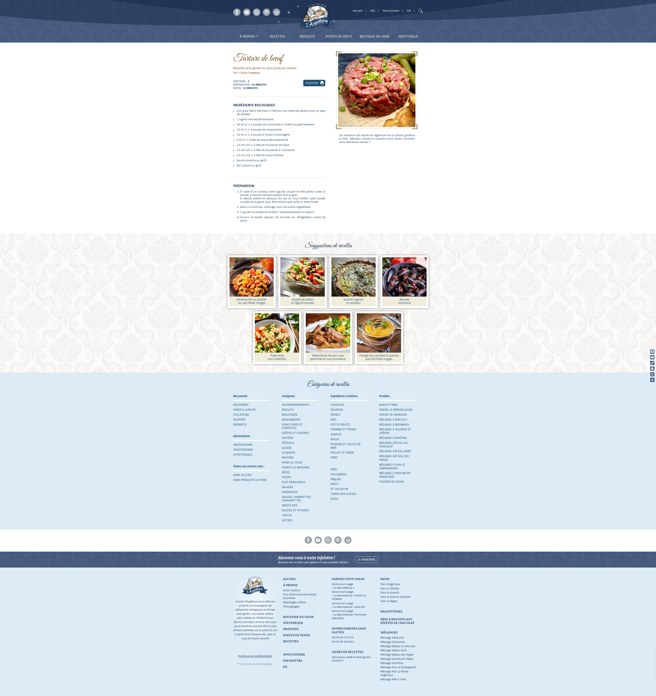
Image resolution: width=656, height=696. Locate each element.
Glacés (287, 448)
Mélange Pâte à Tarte (393, 679)
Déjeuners (241, 405)
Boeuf (335, 439)
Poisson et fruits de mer (346, 446)
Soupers (239, 419)
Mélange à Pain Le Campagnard (392, 466)
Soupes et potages (295, 510)
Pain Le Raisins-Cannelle (395, 596)
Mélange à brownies (394, 424)
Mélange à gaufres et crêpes (395, 431)
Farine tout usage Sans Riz (348, 605)
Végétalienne (242, 445)
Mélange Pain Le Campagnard (398, 667)
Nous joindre (391, 11)
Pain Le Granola (389, 592)
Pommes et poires (343, 429)
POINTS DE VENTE (339, 37)
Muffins (287, 457)
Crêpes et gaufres (295, 433)
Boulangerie (291, 419)
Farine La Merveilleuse (396, 410)
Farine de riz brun (343, 637)
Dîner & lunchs (244, 410)
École (335, 499)
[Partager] (652, 380)
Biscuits (288, 410)
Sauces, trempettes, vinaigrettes (296, 498)
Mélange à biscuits (393, 419)
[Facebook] (652, 351)
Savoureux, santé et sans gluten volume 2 (351, 659)
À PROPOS (247, 37)
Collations (241, 415)
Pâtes (286, 472)
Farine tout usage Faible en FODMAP (349, 595)
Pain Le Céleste (389, 588)
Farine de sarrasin (393, 415)
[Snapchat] (652, 368)
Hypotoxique (242, 454)
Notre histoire (291, 590)
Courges (337, 410)
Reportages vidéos (294, 602)
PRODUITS (307, 37)
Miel (334, 419)
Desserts (239, 424)
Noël (334, 469)
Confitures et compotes (292, 426)
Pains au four (292, 462)
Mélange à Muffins (391, 663)
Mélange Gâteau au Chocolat (397, 646)
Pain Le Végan (388, 601)
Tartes (287, 515)
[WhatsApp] (652, 374)
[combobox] (414, 11)
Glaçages (288, 452)
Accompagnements (295, 405)
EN (409, 11)
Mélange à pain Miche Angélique (395, 475)
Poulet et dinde (342, 452)
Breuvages (289, 415)
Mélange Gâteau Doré (393, 650)
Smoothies (289, 505)
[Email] (652, 357)
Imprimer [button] (311, 83)
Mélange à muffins (393, 438)
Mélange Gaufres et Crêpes (396, 658)
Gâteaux (288, 443)
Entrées (288, 438)
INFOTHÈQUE (408, 37)
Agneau (336, 434)
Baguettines (388, 405)
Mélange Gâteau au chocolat (393, 444)
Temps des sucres (343, 494)
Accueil (358, 11)
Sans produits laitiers (250, 480)
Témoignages (291, 606)
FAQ (372, 11)
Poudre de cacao (391, 481)
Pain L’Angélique (390, 584)
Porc (334, 457)
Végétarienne (243, 450)
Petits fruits (340, 424)
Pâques (336, 479)
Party (335, 484)
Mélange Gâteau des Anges (394, 458)
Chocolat (337, 405)
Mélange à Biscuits (392, 637)
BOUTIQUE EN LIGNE (375, 37)
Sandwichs (290, 492)
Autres (287, 520)
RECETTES (277, 37)
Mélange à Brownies (392, 642)
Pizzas (286, 477)
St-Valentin (339, 489)
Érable (335, 415)
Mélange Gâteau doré (395, 451)
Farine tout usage (343, 586)
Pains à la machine (295, 467)
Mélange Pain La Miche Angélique (394, 673)
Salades (287, 487)
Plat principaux (293, 482)
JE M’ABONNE (366, 559)
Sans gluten (242, 475)
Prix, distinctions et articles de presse (299, 596)
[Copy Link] (652, 363)
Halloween (338, 474)
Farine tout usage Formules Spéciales (349, 615)
